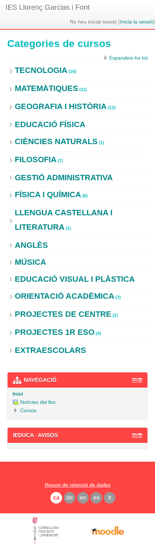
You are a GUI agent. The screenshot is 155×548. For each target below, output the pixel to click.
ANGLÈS (31, 245)
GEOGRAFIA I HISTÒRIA (61, 106)
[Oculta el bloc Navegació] (134, 380)
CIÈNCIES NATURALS (56, 141)
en (83, 498)
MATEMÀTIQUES (46, 88)
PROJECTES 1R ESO (54, 332)
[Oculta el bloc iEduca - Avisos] (134, 435)
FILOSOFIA (36, 159)
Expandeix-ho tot (128, 58)
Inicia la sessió (136, 22)
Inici (18, 394)
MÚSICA (30, 262)
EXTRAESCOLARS (50, 350)
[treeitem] (77, 393)
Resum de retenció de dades (78, 485)
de (69, 498)
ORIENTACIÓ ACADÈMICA (64, 296)
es (96, 498)
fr (109, 498)
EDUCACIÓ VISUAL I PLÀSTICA (75, 279)
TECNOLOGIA (41, 70)
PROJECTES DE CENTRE (63, 314)
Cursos (28, 410)
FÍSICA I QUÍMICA (48, 194)
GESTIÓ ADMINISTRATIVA (64, 177)
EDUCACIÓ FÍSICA (50, 124)
